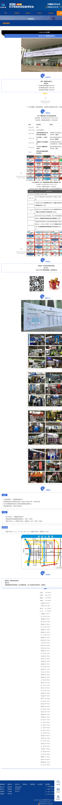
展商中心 (28, 13)
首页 (5, 13)
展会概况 (17, 13)
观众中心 (39, 13)
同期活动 (51, 13)
